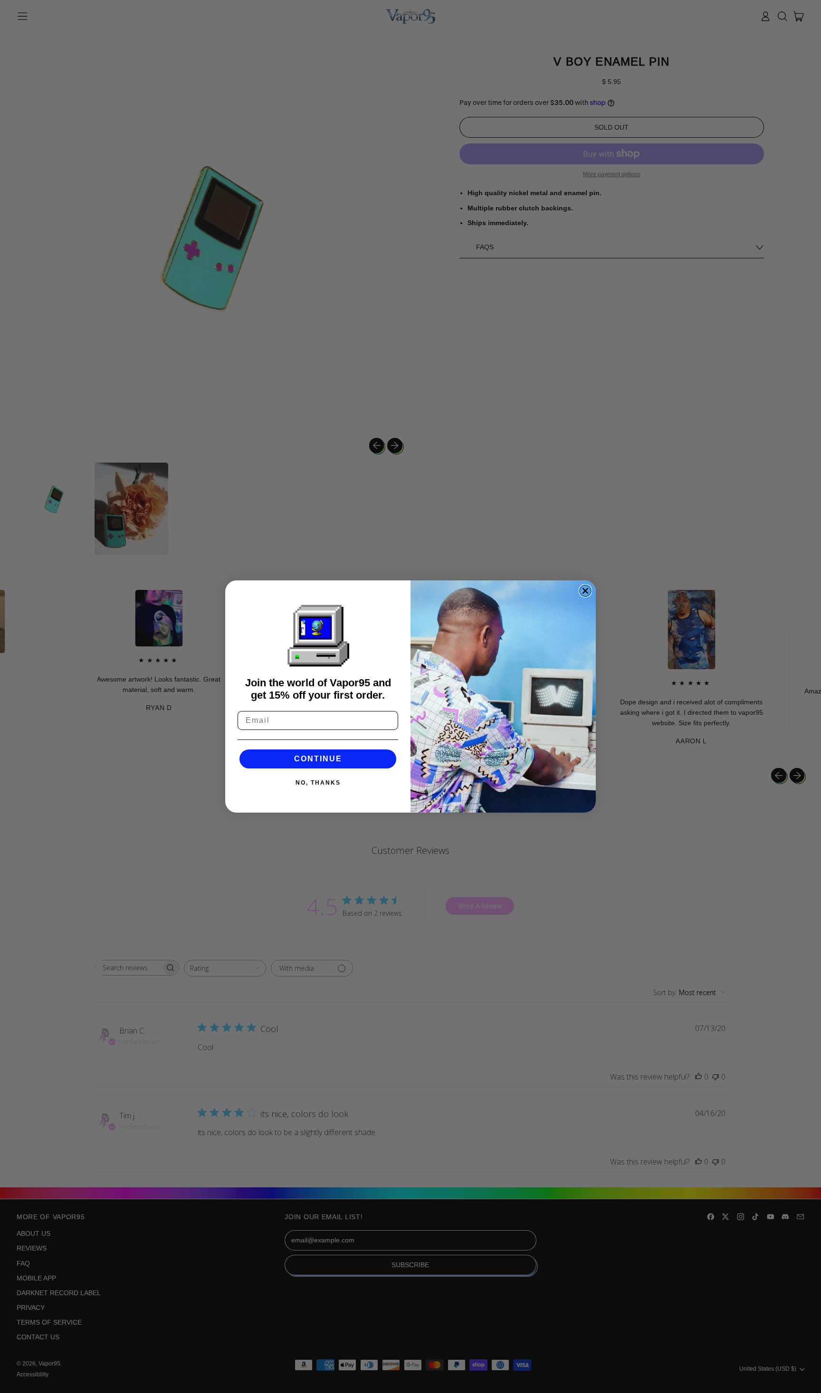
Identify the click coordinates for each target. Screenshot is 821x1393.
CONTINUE (318, 759)
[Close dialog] (585, 591)
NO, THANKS (318, 782)
